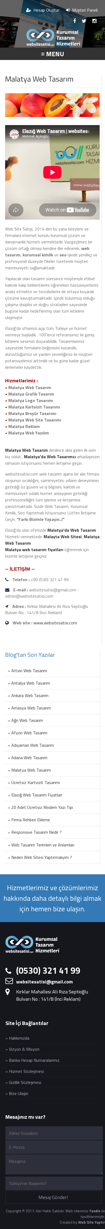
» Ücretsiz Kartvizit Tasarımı (34, 782)
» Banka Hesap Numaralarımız (32, 1060)
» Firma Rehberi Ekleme (29, 819)
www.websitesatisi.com (55, 622)
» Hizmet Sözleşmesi (24, 1071)
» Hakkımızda (17, 1038)
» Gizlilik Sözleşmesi (23, 1082)
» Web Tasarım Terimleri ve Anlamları (41, 845)
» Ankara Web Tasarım (28, 695)
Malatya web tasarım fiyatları (34, 549)
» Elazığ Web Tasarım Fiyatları (35, 795)
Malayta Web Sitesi (63, 536)
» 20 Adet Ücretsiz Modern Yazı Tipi (40, 807)
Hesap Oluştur (45, 10)
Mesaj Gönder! (53, 1197)
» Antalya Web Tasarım (29, 683)
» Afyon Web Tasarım (27, 732)
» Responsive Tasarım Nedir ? (35, 832)
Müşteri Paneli (84, 10)
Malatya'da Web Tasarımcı (50, 456)
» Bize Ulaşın (16, 1093)
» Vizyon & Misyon (22, 1049)
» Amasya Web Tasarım (29, 708)
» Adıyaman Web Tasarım (31, 745)
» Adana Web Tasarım (27, 757)
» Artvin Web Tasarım (27, 670)
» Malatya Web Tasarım (29, 770)
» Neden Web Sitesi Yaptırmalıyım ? (40, 857)
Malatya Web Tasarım (26, 450)
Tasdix (94, 1211)
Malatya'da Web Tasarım (71, 530)
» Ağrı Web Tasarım (25, 720)
